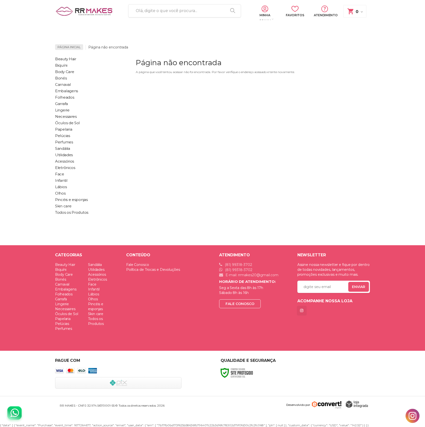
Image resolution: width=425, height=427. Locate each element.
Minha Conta (265, 17)
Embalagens (65, 289)
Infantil (94, 289)
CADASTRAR (353, 288)
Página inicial (69, 47)
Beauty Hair (65, 264)
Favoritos (295, 15)
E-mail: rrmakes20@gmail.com (251, 275)
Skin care (95, 314)
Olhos (93, 299)
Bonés (60, 279)
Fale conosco (240, 304)
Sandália (95, 264)
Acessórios (97, 274)
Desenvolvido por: (298, 405)
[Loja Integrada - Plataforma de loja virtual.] (357, 404)
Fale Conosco (137, 264)
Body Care (64, 274)
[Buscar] (231, 11)
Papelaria (63, 319)
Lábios (93, 294)
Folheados (64, 294)
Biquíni (60, 269)
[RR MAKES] (86, 11)
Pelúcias (62, 323)
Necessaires (65, 309)
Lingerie (62, 304)
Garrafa (61, 299)
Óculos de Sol (66, 314)
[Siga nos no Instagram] (302, 310)
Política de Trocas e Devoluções (153, 269)
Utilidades (96, 269)
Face (92, 284)
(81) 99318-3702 (238, 264)
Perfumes (63, 328)
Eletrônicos (97, 279)
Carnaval (62, 284)
